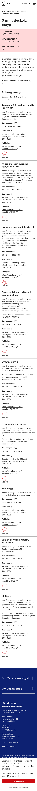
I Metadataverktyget (11, 46)
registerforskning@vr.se (17, 710)
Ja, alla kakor (18, 781)
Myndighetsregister (9, 34)
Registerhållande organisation (16, 81)
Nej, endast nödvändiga (18, 787)
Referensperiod (8, 123)
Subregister (10, 92)
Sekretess (6, 131)
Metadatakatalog (13, 11)
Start (3, 11)
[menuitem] (5, 3)
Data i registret (8, 39)
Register (24, 11)
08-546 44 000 (14, 713)
